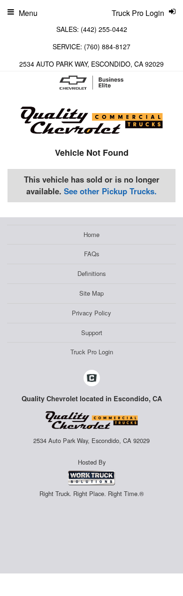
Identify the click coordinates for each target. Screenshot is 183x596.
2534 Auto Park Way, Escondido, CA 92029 (91, 64)
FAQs (91, 253)
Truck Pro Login (91, 351)
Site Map (91, 293)
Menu (28, 13)
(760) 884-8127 (107, 46)
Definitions (91, 273)
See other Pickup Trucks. (110, 191)
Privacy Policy (91, 312)
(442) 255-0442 (104, 29)
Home (91, 234)
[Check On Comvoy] (92, 378)
